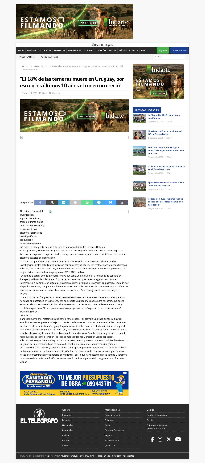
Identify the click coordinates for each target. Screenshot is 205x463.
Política (65, 435)
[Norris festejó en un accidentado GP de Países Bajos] (139, 134)
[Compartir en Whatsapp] (87, 203)
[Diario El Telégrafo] (103, 44)
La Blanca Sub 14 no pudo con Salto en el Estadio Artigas (166, 168)
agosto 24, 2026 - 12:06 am (161, 121)
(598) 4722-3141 (87, 456)
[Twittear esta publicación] (52, 203)
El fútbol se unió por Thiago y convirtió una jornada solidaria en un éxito (166, 150)
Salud (112, 50)
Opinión (101, 50)
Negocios (109, 435)
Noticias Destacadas (157, 414)
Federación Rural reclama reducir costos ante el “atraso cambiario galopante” (165, 201)
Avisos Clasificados (50, 57)
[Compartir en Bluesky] (110, 203)
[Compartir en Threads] (122, 203)
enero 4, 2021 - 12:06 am (35, 93)
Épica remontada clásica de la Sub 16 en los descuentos (166, 184)
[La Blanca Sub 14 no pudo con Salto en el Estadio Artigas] (139, 170)
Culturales (110, 420)
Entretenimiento (112, 440)
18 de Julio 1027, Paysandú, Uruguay (61, 456)
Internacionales (112, 409)
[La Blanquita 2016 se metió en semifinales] (139, 118)
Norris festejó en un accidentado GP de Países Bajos (165, 132)
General (31, 50)
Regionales (67, 430)
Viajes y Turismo (112, 414)
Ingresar (163, 50)
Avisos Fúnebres (26, 57)
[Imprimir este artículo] (75, 203)
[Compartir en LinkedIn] (64, 203)
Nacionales (74, 50)
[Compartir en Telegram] (99, 203)
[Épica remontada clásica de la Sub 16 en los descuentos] (139, 186)
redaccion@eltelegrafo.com (108, 456)
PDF (143, 50)
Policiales (45, 50)
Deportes (59, 50)
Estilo (107, 425)
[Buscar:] (169, 56)
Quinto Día (110, 445)
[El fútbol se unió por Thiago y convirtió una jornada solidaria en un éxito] (139, 151)
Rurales (89, 50)
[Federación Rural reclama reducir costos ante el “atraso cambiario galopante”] (139, 202)
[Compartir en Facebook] (40, 203)
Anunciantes (128, 456)
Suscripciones (179, 50)
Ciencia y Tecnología (114, 430)
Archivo (150, 420)
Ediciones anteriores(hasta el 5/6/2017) (157, 427)
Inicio (20, 50)
